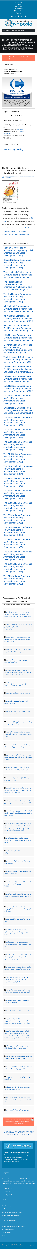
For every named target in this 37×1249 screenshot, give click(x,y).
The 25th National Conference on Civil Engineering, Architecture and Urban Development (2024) (17, 507)
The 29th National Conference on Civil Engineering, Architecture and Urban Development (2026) (17, 555)
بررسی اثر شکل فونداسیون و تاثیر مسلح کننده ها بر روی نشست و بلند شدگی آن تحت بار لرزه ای (18, 734)
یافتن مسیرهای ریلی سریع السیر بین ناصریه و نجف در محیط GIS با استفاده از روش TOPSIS (17, 884)
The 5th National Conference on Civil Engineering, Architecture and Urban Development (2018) (17, 298)
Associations (19, 11)
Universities (19, 8)
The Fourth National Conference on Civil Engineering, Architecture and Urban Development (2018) (17, 286)
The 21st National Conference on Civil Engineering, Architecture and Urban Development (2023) (17, 458)
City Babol (20, 129)
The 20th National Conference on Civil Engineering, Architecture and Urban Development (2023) (17, 446)
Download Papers (7, 1206)
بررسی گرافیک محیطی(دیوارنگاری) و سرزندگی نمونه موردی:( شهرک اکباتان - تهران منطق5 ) (17, 840)
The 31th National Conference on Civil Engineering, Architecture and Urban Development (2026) (17, 580)
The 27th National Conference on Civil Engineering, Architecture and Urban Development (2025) (17, 531)
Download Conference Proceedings (19, 59)
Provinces (19, 6)
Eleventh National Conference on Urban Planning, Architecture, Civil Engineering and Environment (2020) (17, 349)
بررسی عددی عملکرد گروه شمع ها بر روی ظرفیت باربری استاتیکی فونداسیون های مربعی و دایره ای (18, 757)
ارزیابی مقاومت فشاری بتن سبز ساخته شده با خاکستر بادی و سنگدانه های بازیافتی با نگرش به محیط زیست (18, 813)
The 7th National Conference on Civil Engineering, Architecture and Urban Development (17, 49)
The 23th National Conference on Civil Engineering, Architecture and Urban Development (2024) (17, 482)
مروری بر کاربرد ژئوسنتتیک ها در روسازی (18, 693)
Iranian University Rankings (10, 1215)
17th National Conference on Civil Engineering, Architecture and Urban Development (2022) (18, 410)
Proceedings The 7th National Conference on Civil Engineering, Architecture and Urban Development (18, 231)
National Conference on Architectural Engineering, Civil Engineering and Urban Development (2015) (18, 252)
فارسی (19, 13)
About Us (7, 1191)
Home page (19, 2)
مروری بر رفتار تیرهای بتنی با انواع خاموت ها (19, 1010)
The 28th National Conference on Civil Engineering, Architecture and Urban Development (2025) (17, 543)
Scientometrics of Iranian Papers (12, 1212)
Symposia (31, 1245)
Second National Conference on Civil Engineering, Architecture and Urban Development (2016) (17, 264)
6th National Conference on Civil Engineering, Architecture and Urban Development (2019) (18, 309)
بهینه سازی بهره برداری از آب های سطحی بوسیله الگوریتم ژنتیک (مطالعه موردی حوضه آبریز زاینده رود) (17, 639)
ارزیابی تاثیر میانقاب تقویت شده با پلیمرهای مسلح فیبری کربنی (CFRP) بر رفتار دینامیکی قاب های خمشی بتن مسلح (17, 790)
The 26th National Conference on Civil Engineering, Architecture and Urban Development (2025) (17, 519)
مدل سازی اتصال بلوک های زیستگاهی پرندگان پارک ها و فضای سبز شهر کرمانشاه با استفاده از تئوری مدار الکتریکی (17, 980)
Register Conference (12, 1195)
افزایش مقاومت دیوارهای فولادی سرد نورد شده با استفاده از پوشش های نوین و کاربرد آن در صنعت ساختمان (17, 1100)
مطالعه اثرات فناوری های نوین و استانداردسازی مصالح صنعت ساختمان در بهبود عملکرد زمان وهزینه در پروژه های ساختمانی (17, 1021)
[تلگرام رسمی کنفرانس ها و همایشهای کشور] (25, 16)
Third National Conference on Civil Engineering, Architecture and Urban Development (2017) (18, 275)
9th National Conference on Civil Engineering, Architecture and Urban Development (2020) (18, 328)
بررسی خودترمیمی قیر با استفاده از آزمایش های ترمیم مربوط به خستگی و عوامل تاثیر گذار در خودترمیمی (18, 627)
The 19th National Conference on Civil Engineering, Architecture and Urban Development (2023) (17, 433)
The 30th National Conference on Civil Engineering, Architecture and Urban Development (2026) (17, 568)
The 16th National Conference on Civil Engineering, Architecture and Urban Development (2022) (17, 399)
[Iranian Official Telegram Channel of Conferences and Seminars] (18, 1145)
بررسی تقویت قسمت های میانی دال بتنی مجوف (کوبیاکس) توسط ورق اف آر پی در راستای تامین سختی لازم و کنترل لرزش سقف (17, 614)
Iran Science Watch (8, 1229)
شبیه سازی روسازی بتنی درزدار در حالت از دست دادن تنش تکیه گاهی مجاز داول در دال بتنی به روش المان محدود (17, 957)
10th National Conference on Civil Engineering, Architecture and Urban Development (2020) (18, 338)
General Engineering (22, 47)
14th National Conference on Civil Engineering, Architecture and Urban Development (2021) (18, 379)
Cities (19, 4)
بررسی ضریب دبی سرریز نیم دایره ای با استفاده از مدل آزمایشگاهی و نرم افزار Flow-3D (17, 944)
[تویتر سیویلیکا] (15, 16)
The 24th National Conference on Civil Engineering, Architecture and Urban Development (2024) (17, 494)
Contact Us (8, 1188)
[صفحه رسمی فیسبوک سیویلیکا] (18, 16)
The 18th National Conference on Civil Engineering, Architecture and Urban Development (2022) (17, 421)
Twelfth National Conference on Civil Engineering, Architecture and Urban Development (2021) (18, 359)
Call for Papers (6, 1232)
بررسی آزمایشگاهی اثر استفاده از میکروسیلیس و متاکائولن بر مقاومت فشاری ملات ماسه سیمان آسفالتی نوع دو (17, 932)
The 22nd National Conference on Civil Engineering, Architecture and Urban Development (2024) (18, 470)
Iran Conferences (8, 47)
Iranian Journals (7, 1209)
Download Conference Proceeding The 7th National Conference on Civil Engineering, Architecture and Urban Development (17, 1121)
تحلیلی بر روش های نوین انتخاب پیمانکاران (18, 1110)
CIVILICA (24, 1179)
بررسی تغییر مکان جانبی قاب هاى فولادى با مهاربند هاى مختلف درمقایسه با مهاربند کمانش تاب (17, 896)
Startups (4, 1236)
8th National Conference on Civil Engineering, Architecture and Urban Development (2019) (18, 318)
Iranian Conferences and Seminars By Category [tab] (20, 1133)
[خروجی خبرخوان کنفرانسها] (21, 16)
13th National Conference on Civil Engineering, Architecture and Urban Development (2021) (18, 369)
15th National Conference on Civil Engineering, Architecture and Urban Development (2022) (18, 388)
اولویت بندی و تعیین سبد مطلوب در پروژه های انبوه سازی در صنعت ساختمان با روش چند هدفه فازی (17, 909)
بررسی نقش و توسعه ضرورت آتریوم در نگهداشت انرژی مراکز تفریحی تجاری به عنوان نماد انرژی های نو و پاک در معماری (17, 672)
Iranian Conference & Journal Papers (13, 1226)
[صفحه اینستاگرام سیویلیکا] (12, 16)
